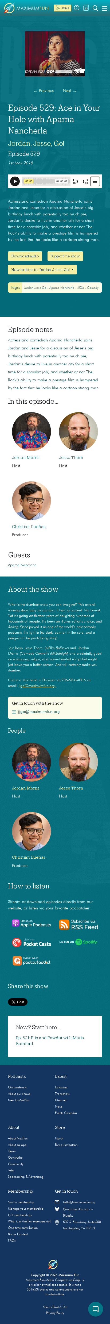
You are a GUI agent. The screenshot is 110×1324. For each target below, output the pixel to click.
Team (11, 1151)
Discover (60, 1100)
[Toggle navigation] (104, 8)
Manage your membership (26, 1208)
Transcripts (62, 1094)
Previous (43, 91)
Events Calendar (66, 1113)
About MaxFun (18, 1138)
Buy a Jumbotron (66, 1145)
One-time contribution (23, 1228)
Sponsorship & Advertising (26, 1177)
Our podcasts (17, 1087)
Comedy (93, 288)
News (58, 1106)
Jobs (11, 1170)
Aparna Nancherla (62, 288)
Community (15, 1164)
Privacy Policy (55, 1313)
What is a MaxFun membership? (29, 1221)
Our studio (15, 1157)
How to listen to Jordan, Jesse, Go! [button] (40, 270)
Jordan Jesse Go (35, 288)
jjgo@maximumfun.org (39, 712)
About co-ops (17, 1145)
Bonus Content (18, 1234)
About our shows (19, 1094)
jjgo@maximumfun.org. (37, 686)
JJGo (81, 288)
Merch (59, 1138)
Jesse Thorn (71, 457)
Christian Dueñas (29, 526)
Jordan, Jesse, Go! (36, 143)
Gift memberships (20, 1215)
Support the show (65, 256)
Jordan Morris (26, 457)
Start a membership (21, 1202)
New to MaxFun (18, 1100)
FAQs (12, 1240)
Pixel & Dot (60, 1307)
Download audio (25, 256)
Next (70, 91)
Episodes (61, 1087)
